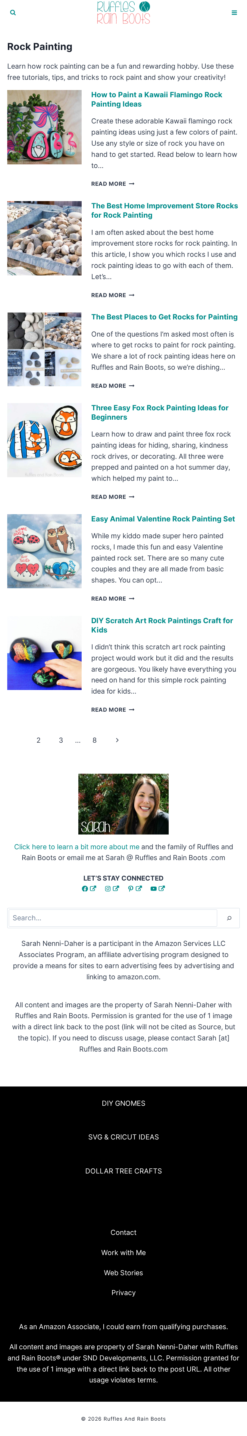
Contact (123, 1232)
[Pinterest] (123, 1213)
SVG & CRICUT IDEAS (123, 1137)
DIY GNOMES (123, 1103)
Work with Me (123, 1252)
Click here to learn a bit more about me (76, 847)
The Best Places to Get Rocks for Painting (164, 316)
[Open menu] (234, 12)
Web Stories (123, 1273)
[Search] (229, 918)
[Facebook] (91, 1213)
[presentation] (44, 127)
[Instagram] (107, 1213)
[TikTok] (155, 1213)
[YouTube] (139, 1213)
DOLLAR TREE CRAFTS (123, 1171)
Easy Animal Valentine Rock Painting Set (163, 518)
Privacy (123, 1292)
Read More (113, 183)
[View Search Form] (13, 12)
